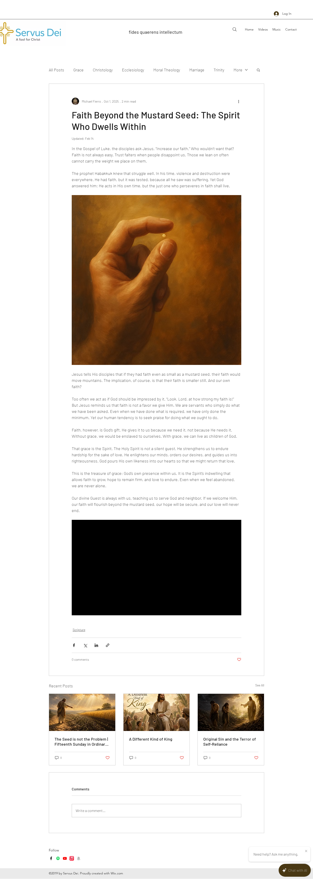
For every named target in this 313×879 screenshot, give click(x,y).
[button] (258, 70)
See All (259, 685)
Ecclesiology (133, 69)
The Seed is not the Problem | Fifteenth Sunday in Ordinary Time (81, 741)
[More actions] (238, 101)
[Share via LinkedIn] (96, 645)
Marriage (196, 69)
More (237, 69)
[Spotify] (58, 858)
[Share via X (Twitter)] (85, 645)
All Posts (56, 69)
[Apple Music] (71, 858)
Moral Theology (166, 69)
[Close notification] (306, 851)
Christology (103, 69)
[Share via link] (107, 645)
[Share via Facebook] (74, 645)
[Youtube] (65, 858)
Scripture (79, 630)
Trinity (219, 69)
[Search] (234, 29)
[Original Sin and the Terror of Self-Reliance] (231, 712)
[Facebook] (51, 858)
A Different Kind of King (150, 739)
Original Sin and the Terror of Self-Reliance (229, 741)
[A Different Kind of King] (157, 712)
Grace (78, 69)
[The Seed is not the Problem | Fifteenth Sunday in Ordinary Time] (82, 712)
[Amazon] (78, 858)
